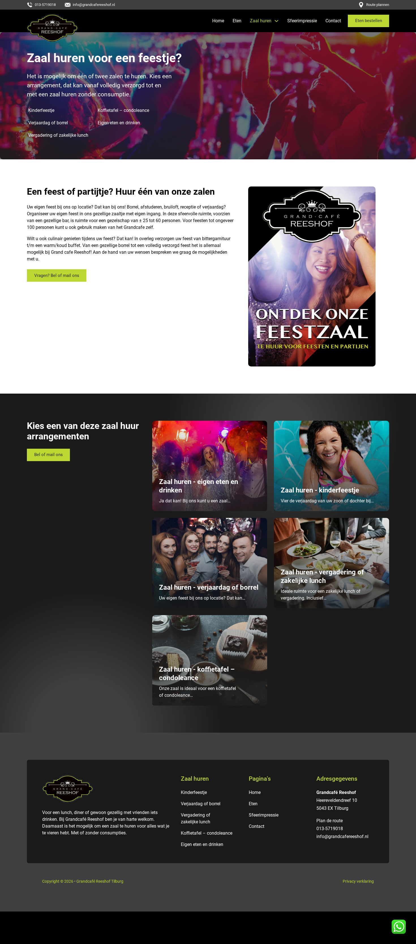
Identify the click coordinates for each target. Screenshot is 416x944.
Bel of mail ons (48, 454)
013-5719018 (329, 828)
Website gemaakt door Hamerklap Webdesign (208, 919)
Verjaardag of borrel (48, 122)
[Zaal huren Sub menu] (276, 21)
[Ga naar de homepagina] (52, 28)
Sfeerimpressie (302, 20)
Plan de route (329, 820)
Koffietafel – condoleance (123, 110)
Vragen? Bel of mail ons (56, 275)
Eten (237, 20)
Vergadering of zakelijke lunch (58, 135)
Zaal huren (260, 20)
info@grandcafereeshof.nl (342, 836)
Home (218, 20)
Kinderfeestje (41, 110)
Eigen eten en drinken (119, 122)
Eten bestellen (368, 20)
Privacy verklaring (358, 881)
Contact (333, 20)
